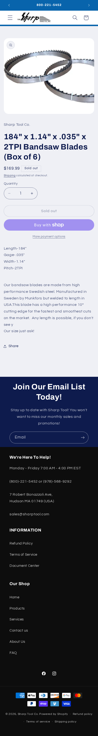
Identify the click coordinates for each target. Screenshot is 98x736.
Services (17, 619)
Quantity (11, 183)
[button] (10, 17)
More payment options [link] (49, 236)
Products (17, 608)
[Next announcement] (89, 5)
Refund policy (83, 714)
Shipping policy (65, 721)
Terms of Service (23, 554)
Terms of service (38, 721)
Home (15, 597)
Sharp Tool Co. (28, 714)
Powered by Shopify (53, 714)
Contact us (19, 630)
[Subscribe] (82, 437)
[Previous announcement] (9, 5)
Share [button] (14, 346)
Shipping (10, 175)
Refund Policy (21, 543)
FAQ (13, 653)
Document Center (24, 566)
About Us (17, 641)
